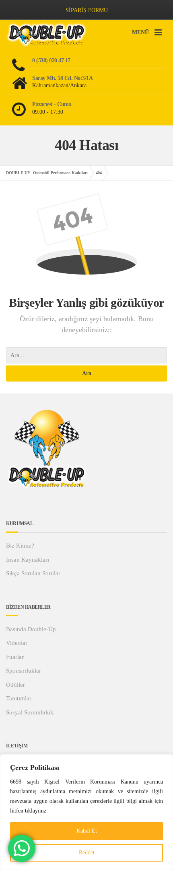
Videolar (16, 643)
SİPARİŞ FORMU (87, 10)
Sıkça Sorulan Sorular (33, 573)
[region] (86, 812)
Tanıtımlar (18, 698)
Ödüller (15, 684)
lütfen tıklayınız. (29, 811)
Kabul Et (86, 831)
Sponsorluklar (23, 670)
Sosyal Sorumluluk (30, 712)
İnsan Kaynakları (27, 559)
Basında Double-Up (31, 629)
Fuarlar (15, 657)
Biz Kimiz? (20, 545)
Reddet (87, 852)
